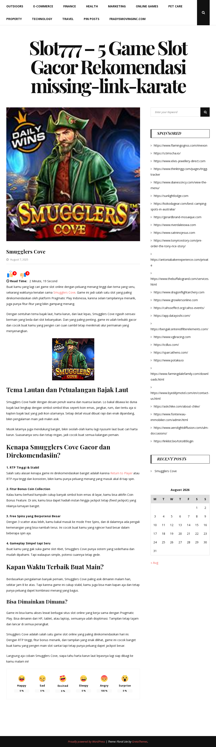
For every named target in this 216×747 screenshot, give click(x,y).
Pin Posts (91, 19)
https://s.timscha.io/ (167, 153)
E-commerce (43, 6)
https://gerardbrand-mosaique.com (177, 217)
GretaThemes (139, 741)
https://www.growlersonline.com (176, 300)
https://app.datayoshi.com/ (172, 316)
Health (92, 6)
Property (14, 19)
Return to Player (121, 473)
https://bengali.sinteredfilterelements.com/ (179, 329)
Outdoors (14, 6)
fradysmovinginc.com (127, 19)
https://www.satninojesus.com (174, 233)
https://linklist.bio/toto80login (173, 441)
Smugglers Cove (25, 251)
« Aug (154, 563)
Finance (69, 6)
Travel (68, 19)
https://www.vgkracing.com (172, 337)
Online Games (147, 6)
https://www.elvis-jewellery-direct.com (179, 161)
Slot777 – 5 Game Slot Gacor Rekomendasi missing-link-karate (108, 66)
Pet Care (175, 6)
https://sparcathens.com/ (171, 352)
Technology (42, 19)
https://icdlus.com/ (166, 345)
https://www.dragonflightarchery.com (179, 292)
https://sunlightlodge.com (171, 196)
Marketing (117, 6)
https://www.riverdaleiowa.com (175, 225)
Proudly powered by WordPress (87, 741)
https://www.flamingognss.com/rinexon (180, 145)
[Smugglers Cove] (73, 240)
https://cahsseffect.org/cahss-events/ (179, 308)
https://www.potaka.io (169, 360)
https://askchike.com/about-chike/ (177, 406)
